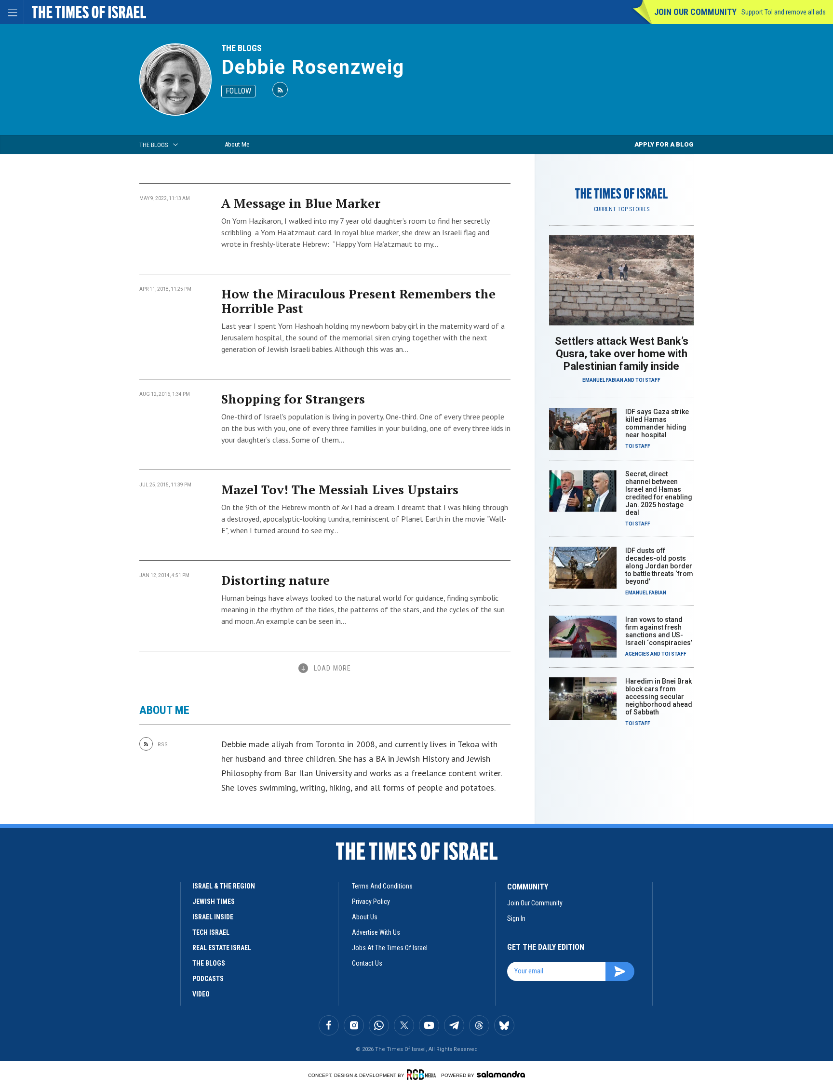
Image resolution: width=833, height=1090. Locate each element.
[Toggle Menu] (12, 12)
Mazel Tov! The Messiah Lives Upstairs (339, 489)
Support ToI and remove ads (783, 12)
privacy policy (371, 901)
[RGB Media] (423, 1074)
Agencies (637, 654)
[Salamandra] (501, 1074)
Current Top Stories (621, 209)
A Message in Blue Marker (300, 203)
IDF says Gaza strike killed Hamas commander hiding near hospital (657, 423)
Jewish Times (213, 901)
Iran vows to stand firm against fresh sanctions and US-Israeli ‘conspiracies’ (658, 631)
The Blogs (241, 48)
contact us (367, 963)
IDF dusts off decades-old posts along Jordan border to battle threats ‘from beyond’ (659, 566)
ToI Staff (647, 380)
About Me (237, 144)
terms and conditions (382, 886)
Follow (238, 90)
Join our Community (695, 12)
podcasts (208, 978)
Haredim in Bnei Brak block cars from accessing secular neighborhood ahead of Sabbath (658, 696)
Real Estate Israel (221, 948)
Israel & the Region (223, 886)
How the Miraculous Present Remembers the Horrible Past (358, 300)
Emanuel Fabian (602, 380)
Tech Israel (210, 932)
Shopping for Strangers (293, 398)
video (201, 994)
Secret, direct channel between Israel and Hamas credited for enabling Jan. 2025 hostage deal (658, 493)
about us (364, 917)
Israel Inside (212, 917)
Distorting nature (275, 580)
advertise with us (376, 932)
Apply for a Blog (664, 144)
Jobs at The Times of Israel (390, 948)
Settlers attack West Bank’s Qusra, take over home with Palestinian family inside (621, 353)
